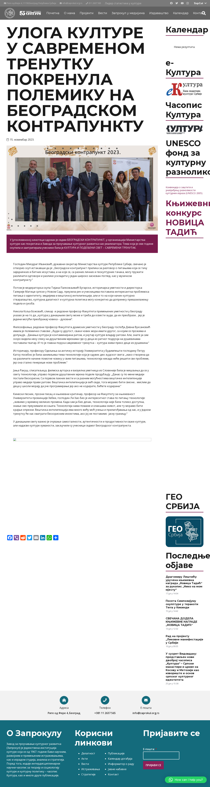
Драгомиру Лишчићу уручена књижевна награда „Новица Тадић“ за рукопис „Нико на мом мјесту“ (184, 583)
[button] (186, 780)
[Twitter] (176, 3)
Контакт (113, 774)
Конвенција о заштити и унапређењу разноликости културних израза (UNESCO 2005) (184, 190)
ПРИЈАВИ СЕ (153, 765)
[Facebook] (171, 3)
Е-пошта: (150, 749)
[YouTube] (182, 3)
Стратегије (88, 774)
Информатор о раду (121, 764)
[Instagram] (187, 3)
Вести (85, 764)
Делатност (88, 753)
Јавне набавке (117, 769)
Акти (84, 758)
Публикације (116, 753)
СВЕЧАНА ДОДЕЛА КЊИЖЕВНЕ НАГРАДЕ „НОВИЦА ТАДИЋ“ (181, 622)
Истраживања (90, 769)
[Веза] (9, 13)
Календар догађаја (120, 758)
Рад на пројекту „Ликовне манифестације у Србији (184, 639)
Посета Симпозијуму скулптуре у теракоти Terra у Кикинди (182, 604)
